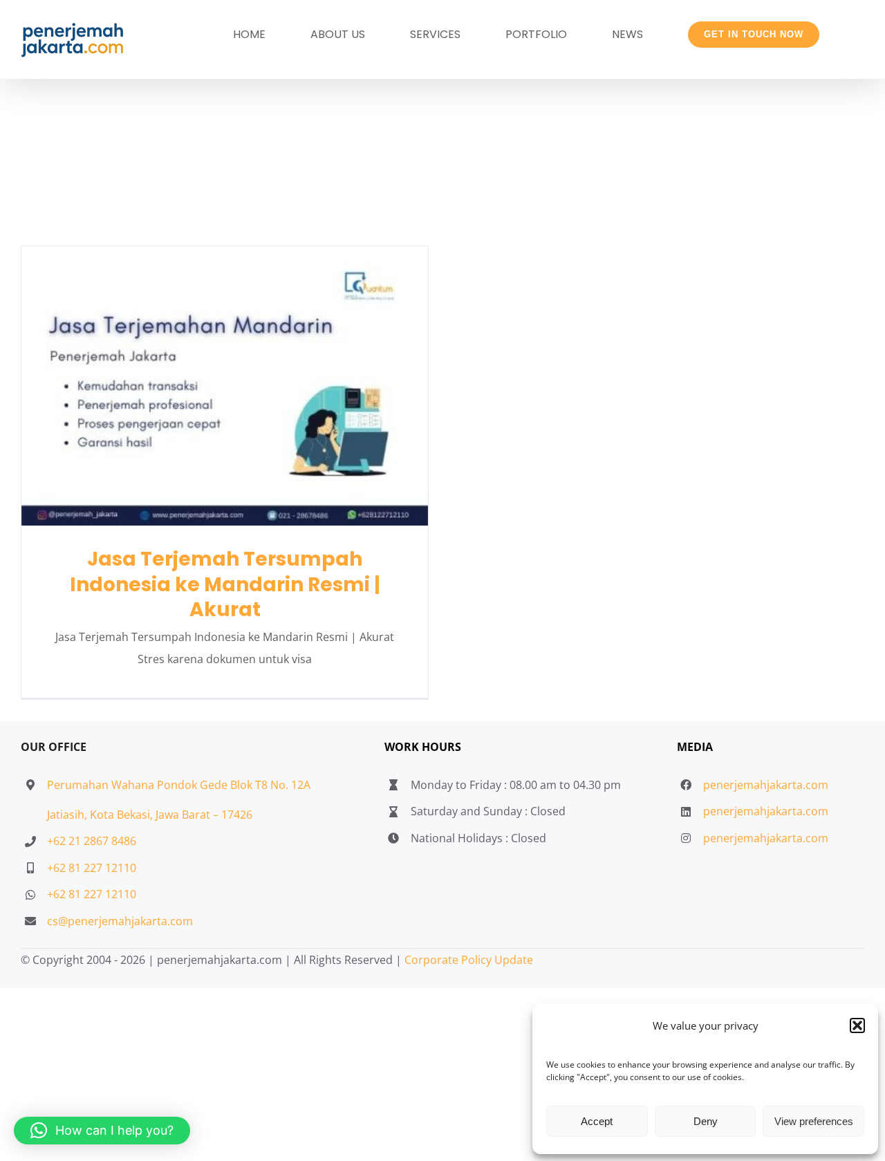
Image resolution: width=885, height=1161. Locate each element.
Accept (597, 1121)
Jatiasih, (68, 814)
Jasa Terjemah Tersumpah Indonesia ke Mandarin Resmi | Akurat (225, 386)
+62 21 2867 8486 (91, 840)
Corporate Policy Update (468, 959)
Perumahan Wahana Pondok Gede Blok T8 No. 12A (178, 784)
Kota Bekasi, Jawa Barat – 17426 (171, 814)
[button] (857, 1025)
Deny (705, 1121)
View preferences (813, 1121)
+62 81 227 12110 (91, 867)
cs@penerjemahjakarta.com (120, 921)
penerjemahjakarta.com (765, 784)
